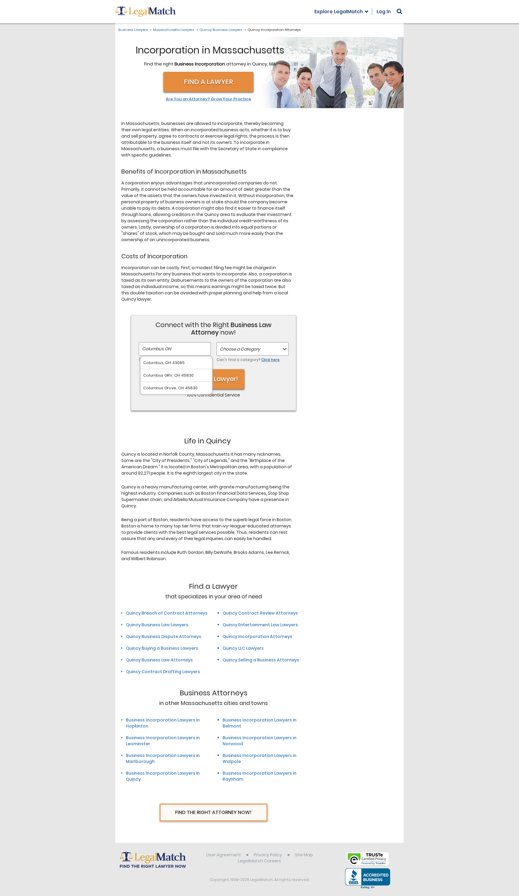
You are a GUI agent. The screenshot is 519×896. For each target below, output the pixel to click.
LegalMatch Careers (259, 861)
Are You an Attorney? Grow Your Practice (208, 99)
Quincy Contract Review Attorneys (260, 613)
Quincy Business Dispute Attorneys (163, 636)
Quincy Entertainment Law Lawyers (260, 625)
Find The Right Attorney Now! (213, 812)
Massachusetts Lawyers (173, 29)
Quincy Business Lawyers (220, 29)
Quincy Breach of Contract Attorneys (167, 613)
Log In (384, 11)
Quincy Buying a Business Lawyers (162, 648)
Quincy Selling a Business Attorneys (261, 660)
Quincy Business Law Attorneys (159, 660)
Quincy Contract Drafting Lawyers (163, 672)
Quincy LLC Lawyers (243, 648)
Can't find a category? (248, 359)
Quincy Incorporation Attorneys (257, 636)
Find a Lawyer (208, 82)
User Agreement (223, 855)
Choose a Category (240, 349)
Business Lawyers (133, 29)
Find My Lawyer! (213, 379)
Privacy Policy (268, 855)
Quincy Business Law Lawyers (157, 625)
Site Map (304, 855)
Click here (270, 359)
